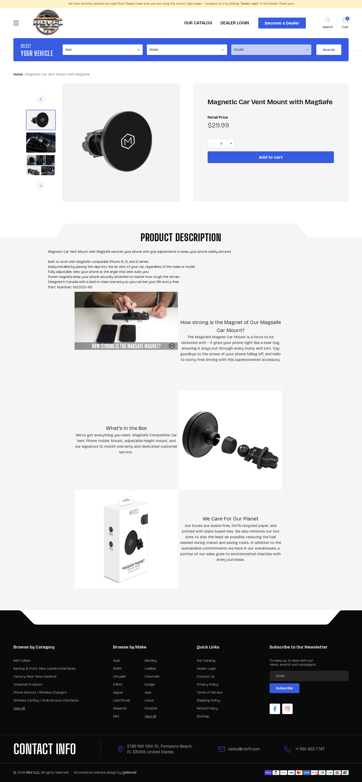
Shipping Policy (208, 700)
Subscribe (284, 688)
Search (329, 50)
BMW (117, 668)
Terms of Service (209, 692)
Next (41, 185)
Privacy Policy (207, 684)
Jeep (148, 692)
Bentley (151, 661)
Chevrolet (152, 676)
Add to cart (271, 157)
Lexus (149, 700)
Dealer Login (206, 668)
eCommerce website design (96, 772)
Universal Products (27, 684)
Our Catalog (206, 661)
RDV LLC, (33, 772)
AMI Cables (21, 661)
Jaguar (118, 692)
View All (19, 708)
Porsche (151, 708)
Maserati (120, 708)
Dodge (150, 684)
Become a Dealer (282, 23)
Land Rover (122, 700)
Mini (116, 716)
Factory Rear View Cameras (35, 676)
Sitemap (203, 716)
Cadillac (150, 668)
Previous (41, 99)
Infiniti (117, 684)
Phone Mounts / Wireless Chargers (40, 692)
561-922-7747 (312, 748)
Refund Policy (207, 708)
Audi (116, 661)
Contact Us (206, 676)
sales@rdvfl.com (244, 748)
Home (18, 74)
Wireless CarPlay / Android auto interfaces (46, 700)
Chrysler (119, 676)
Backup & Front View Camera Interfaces (44, 668)
